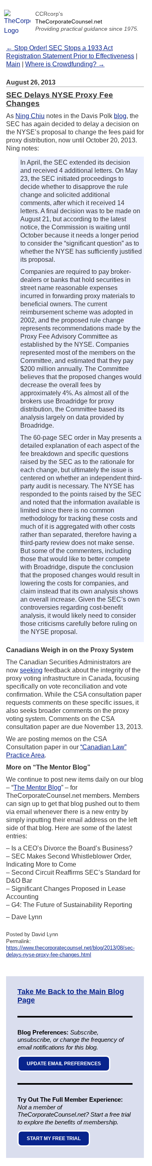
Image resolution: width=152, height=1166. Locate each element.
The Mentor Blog (37, 787)
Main (13, 64)
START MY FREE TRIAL (54, 1138)
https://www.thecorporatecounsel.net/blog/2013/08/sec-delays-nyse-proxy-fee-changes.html (70, 951)
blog (120, 115)
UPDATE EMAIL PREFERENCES (64, 1063)
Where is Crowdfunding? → (65, 64)
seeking (31, 670)
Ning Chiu (30, 115)
